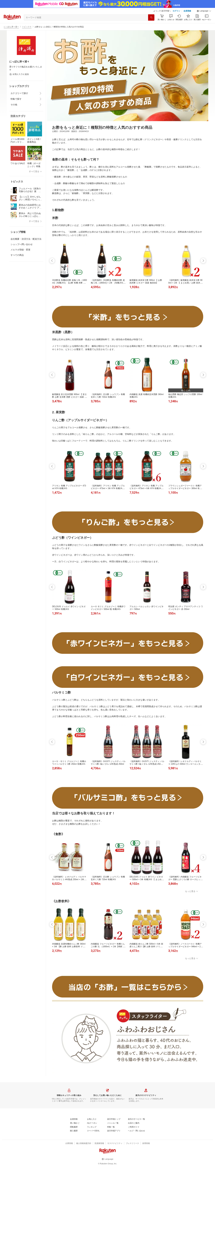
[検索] (151, 17)
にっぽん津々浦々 (11, 27)
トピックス (26, 27)
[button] (204, 11)
